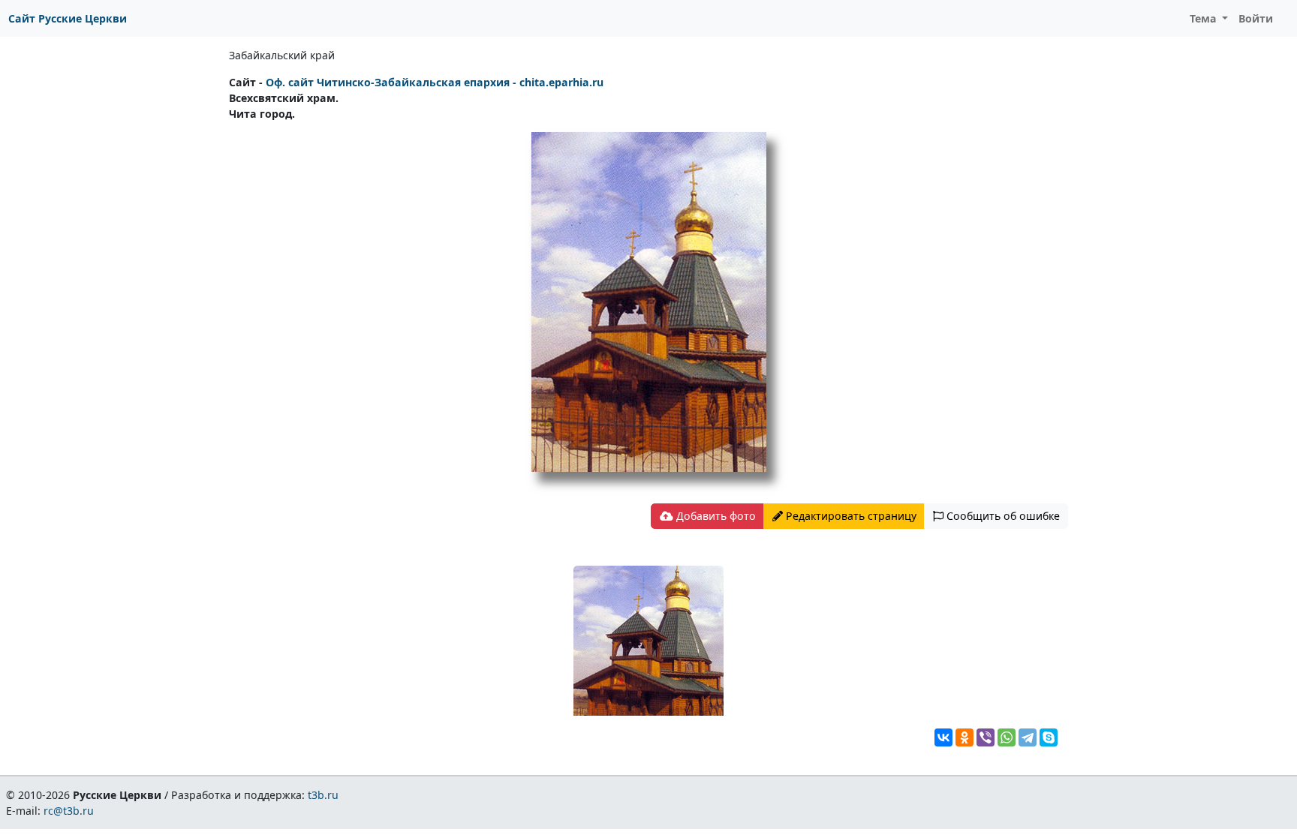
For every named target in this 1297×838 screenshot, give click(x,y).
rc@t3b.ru (69, 810)
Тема (1205, 18)
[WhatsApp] (1007, 737)
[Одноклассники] (964, 737)
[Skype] (1049, 737)
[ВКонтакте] (943, 737)
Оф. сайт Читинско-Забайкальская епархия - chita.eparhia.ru (434, 82)
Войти (1255, 18)
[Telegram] (1028, 737)
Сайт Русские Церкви (67, 18)
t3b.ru (323, 795)
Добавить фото (714, 516)
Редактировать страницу (849, 516)
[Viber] (986, 737)
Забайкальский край (282, 55)
